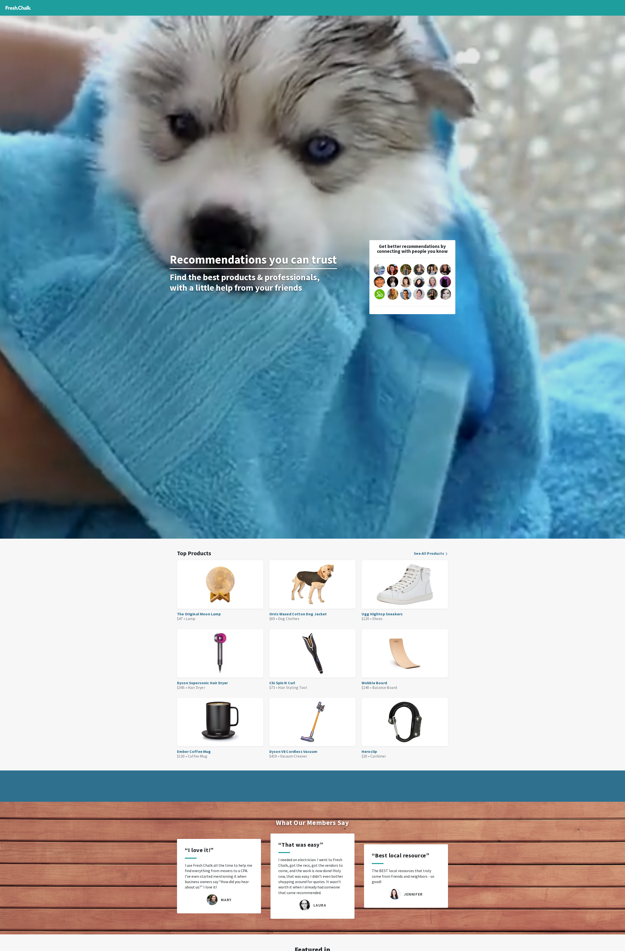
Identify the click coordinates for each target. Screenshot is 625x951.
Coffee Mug (197, 756)
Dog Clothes (288, 618)
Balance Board (384, 687)
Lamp (191, 618)
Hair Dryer (196, 687)
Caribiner (378, 756)
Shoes (377, 618)
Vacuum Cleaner (293, 756)
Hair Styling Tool (292, 687)
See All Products (429, 553)
